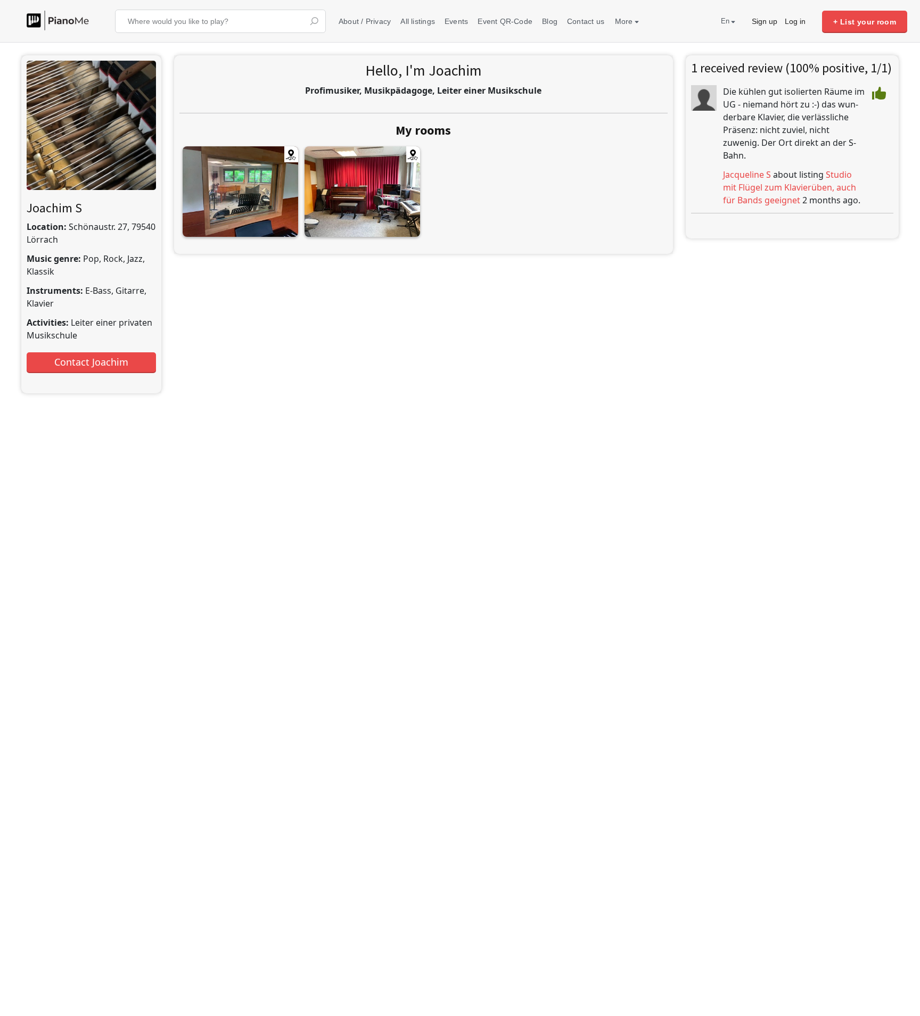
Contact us (585, 21)
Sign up (764, 21)
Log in (795, 21)
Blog (549, 21)
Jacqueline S (747, 174)
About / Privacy (365, 21)
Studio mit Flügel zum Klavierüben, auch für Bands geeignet (789, 187)
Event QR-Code (505, 21)
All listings (417, 21)
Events (456, 21)
